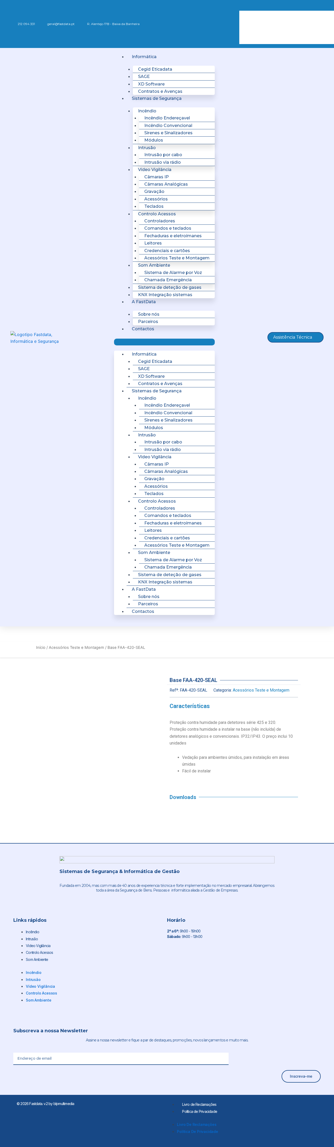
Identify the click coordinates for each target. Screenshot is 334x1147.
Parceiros (148, 321)
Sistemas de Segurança (157, 98)
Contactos (143, 328)
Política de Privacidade (199, 1111)
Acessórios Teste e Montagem (177, 257)
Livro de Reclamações (199, 1104)
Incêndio (32, 932)
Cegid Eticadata (155, 69)
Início (40, 647)
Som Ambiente (37, 959)
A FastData (144, 301)
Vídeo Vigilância (38, 945)
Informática (144, 56)
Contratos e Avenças (160, 91)
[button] (277, 7)
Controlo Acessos (39, 952)
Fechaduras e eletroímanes (173, 235)
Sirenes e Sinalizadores (168, 132)
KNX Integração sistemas (165, 294)
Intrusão (32, 939)
